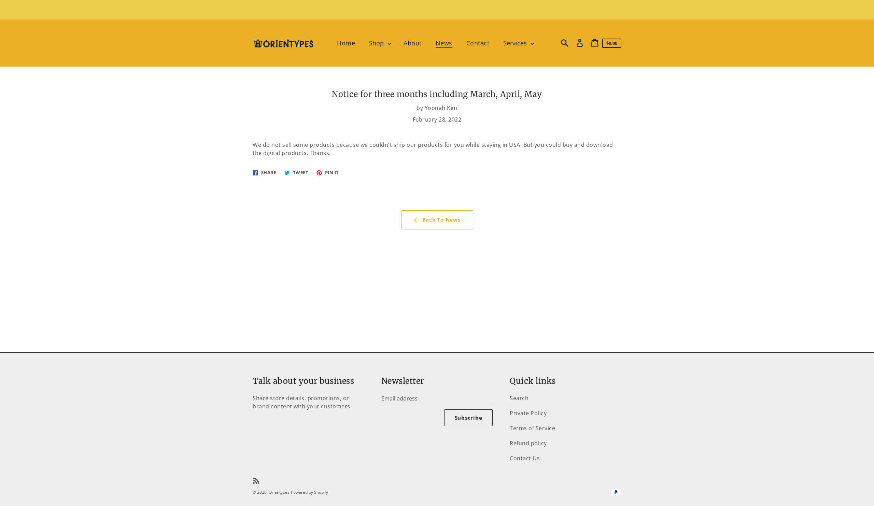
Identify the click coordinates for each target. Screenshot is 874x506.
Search (519, 398)
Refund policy (528, 443)
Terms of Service (532, 428)
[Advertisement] (437, 9)
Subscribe (468, 417)
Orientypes (279, 492)
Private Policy (528, 413)
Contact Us (525, 458)
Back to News (441, 219)
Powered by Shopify (309, 492)
